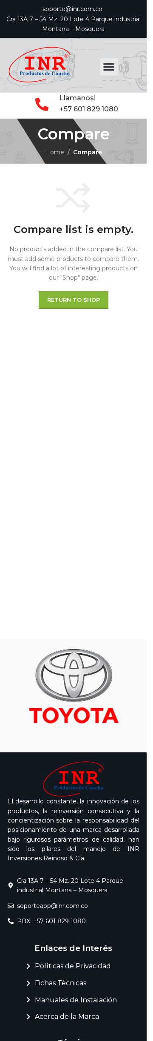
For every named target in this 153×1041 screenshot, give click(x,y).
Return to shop (73, 299)
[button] (109, 67)
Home (54, 152)
